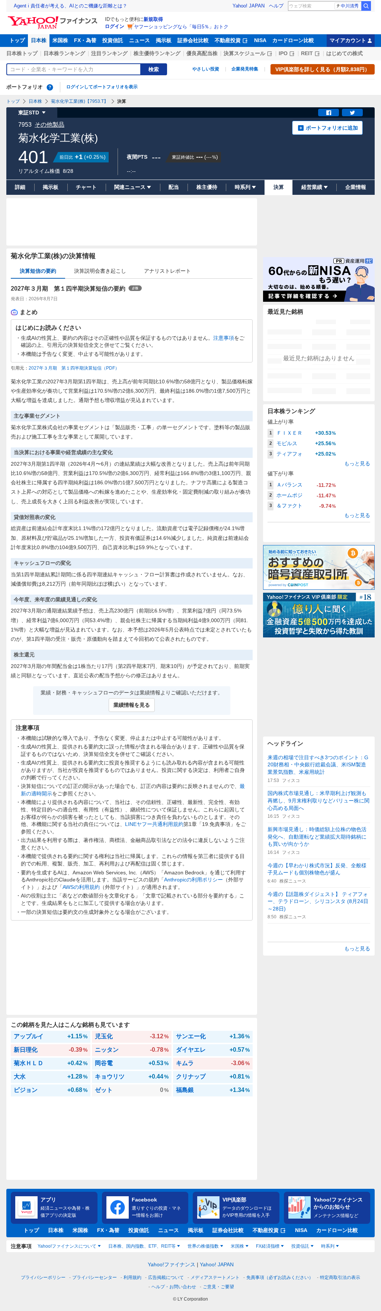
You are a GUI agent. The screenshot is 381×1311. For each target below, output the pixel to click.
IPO (283, 53)
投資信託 (112, 40)
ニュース (139, 40)
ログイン (114, 26)
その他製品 (49, 124)
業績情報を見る (131, 705)
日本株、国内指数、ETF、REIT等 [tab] (142, 1246)
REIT (307, 53)
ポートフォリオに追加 (332, 128)
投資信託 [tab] (300, 1246)
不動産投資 (228, 40)
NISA (260, 40)
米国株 (60, 40)
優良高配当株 (202, 53)
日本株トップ (22, 53)
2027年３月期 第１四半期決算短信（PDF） (74, 368)
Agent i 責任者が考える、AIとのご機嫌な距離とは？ (70, 6)
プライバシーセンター (94, 1277)
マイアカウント (348, 40)
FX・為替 (85, 40)
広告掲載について (166, 1277)
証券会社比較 (193, 40)
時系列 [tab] (327, 1246)
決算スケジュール (244, 53)
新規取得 (153, 19)
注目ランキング (109, 53)
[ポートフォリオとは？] (50, 87)
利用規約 (132, 1277)
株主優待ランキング (157, 53)
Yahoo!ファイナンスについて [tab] (67, 1246)
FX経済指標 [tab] (267, 1246)
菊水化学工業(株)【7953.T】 (79, 101)
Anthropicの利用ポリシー (193, 880)
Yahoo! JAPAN (249, 6)
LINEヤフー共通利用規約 (154, 824)
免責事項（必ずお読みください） (279, 1277)
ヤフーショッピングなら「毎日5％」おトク (181, 26)
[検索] (366, 6)
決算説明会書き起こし (100, 271)
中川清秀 (350, 6)
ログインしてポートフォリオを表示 (102, 86)
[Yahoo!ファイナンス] (53, 18)
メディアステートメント (215, 1277)
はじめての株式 (344, 53)
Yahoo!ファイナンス (171, 1264)
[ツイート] (352, 112)
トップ (17, 40)
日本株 (39, 40)
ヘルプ (276, 6)
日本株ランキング (64, 53)
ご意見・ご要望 (218, 1286)
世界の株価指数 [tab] (203, 1246)
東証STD (28, 112)
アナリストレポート (167, 271)
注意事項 (223, 338)
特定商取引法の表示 (340, 1277)
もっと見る (357, 463)
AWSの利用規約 (81, 887)
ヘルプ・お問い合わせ (173, 1286)
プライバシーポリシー (43, 1277)
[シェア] (328, 112)
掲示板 (164, 40)
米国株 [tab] (237, 1246)
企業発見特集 (244, 69)
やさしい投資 (205, 69)
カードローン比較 (293, 40)
